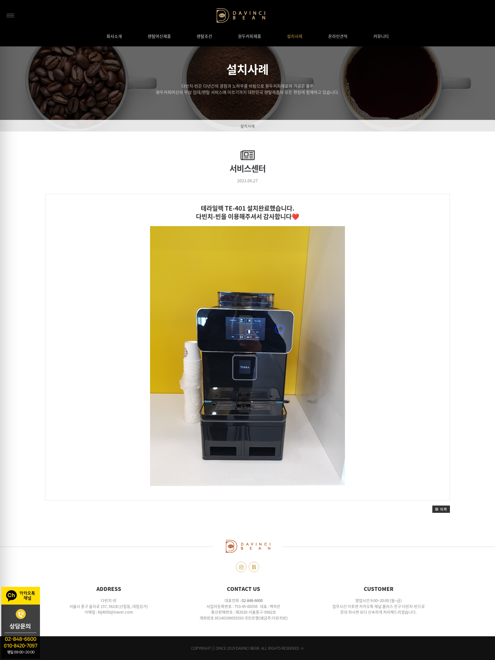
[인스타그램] (241, 567)
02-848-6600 (252, 600)
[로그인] (302, 648)
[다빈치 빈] (247, 15)
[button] (441, 509)
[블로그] (254, 567)
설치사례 (247, 126)
